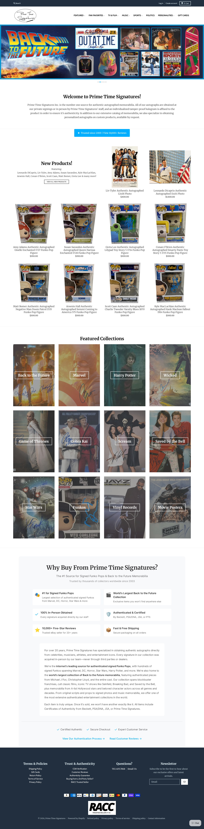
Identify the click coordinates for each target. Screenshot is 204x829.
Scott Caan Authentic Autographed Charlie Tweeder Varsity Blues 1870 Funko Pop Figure (125, 309)
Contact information (156, 818)
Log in (161, 3)
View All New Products (56, 182)
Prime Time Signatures (55, 818)
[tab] (98, 82)
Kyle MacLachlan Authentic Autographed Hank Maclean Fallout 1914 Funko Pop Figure (170, 309)
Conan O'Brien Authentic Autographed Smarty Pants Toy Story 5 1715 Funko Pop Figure (170, 250)
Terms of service (123, 818)
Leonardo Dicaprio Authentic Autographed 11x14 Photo (170, 192)
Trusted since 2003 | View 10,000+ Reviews (103, 133)
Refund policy (93, 818)
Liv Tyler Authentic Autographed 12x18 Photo (125, 192)
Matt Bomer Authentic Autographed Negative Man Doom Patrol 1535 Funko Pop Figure (33, 309)
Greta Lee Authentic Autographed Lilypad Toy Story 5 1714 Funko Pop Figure (125, 250)
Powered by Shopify (76, 818)
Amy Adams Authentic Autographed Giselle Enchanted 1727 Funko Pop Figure (33, 250)
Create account (171, 3)
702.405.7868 (118, 769)
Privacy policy (107, 818)
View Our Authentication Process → (83, 738)
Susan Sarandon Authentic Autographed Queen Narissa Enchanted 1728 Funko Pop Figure (79, 250)
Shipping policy (138, 818)
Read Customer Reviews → (126, 738)
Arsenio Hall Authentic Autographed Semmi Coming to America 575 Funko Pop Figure (79, 309)
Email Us (132, 769)
